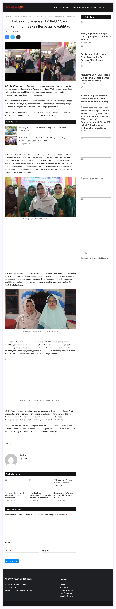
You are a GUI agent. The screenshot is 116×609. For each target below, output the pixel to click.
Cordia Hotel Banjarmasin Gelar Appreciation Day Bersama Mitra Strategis (93, 57)
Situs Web (46, 551)
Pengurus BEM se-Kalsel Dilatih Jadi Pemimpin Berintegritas (14, 495)
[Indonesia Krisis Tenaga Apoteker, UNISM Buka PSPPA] (65, 485)
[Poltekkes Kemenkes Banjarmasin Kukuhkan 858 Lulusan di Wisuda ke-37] (40, 485)
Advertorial (16, 16)
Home (8, 16)
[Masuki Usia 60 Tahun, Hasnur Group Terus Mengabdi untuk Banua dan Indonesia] (88, 67)
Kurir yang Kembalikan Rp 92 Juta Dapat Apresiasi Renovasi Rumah (96, 36)
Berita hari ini (65, 587)
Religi (87, 7)
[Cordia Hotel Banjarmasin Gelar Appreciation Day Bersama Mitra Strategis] (88, 46)
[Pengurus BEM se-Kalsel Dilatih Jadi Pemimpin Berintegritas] (15, 485)
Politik (55, 7)
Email (8, 551)
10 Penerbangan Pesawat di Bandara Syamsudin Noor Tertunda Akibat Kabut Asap (94, 98)
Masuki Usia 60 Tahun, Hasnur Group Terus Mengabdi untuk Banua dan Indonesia (95, 78)
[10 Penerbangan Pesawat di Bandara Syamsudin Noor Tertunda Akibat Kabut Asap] (88, 87)
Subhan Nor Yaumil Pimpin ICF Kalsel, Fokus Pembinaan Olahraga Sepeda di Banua (95, 125)
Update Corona (66, 596)
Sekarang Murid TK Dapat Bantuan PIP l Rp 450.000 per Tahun (42, 128)
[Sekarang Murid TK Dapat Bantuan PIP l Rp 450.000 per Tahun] (11, 130)
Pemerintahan (64, 7)
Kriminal (73, 7)
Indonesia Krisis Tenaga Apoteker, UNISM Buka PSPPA (63, 495)
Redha (8, 32)
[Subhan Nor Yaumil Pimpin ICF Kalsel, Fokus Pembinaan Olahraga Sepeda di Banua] (96, 119)
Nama (8, 542)
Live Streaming (66, 593)
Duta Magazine (66, 590)
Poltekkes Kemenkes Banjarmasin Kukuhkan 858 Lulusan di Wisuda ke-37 (40, 495)
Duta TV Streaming (97, 7)
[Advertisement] (40, 249)
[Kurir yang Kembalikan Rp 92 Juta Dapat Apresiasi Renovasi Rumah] (88, 23)
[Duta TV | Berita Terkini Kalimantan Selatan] (15, 7)
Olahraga (80, 7)
